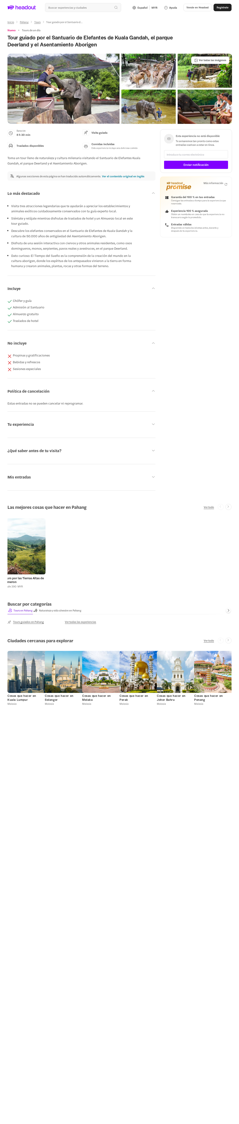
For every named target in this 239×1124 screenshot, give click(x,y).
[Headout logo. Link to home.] (21, 7)
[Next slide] (228, 507)
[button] (63, 89)
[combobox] (83, 7)
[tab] (20, 610)
